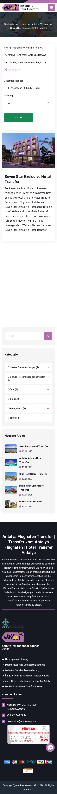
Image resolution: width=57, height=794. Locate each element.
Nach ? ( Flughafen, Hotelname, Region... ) (25, 62)
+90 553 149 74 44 (16, 715)
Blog (14, 399)
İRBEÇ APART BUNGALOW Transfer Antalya (27, 675)
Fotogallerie (18, 408)
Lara (46, 24)
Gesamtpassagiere (13, 80)
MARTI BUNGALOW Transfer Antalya (23, 686)
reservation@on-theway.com (21, 721)
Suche (18, 117)
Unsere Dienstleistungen (24, 367)
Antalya (35, 24)
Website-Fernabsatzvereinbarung (22, 670)
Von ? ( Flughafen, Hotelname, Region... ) (24, 47)
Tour (14, 389)
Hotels (22, 24)
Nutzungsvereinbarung (16, 659)
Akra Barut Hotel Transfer (33, 446)
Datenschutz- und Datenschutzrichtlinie (25, 664)
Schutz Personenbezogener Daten (26, 378)
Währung (8, 95)
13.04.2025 (27, 451)
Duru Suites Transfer (31, 501)
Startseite (9, 24)
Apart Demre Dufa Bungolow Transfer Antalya (28, 681)
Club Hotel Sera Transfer (33, 474)
